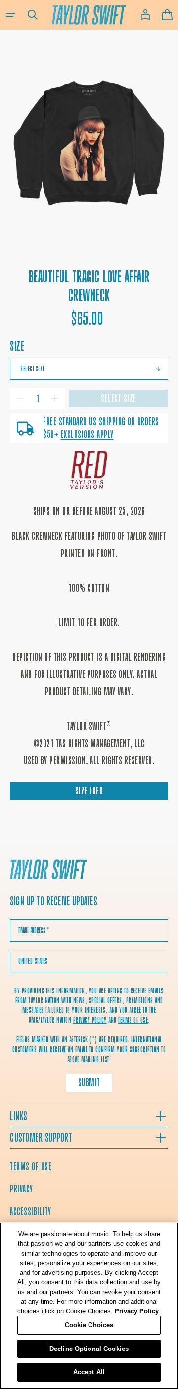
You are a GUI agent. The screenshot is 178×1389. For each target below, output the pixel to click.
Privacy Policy (137, 1311)
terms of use (133, 1020)
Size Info (89, 791)
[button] (11, 15)
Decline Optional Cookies (89, 1348)
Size (17, 346)
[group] (89, 145)
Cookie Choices (89, 1325)
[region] (89, 1305)
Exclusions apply (87, 434)
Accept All (89, 1372)
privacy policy (90, 1020)
